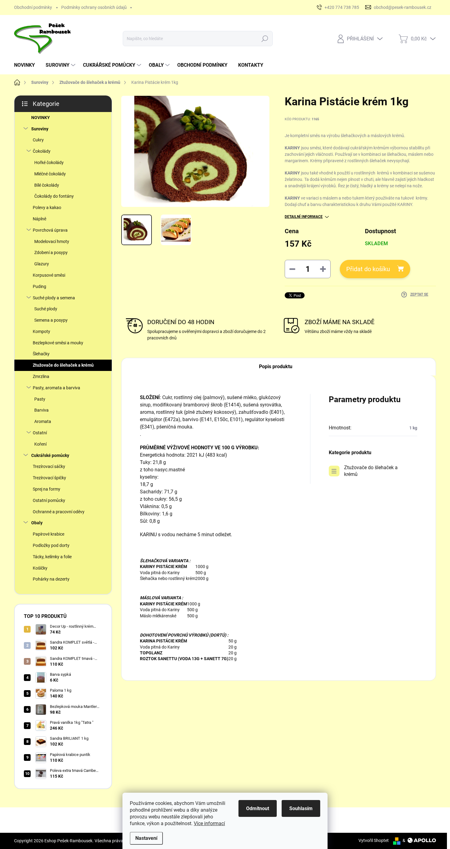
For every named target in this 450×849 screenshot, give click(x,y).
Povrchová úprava (50, 230)
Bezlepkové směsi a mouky (58, 342)
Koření (40, 444)
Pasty (39, 399)
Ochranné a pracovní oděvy (58, 511)
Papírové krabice (48, 534)
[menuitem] (26, 65)
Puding (39, 286)
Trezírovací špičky (49, 477)
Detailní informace (304, 217)
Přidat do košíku (368, 269)
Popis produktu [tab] (275, 366)
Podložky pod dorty (51, 545)
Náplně (39, 218)
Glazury (41, 263)
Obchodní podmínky (33, 7)
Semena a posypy (51, 320)
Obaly (37, 522)
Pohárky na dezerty (51, 579)
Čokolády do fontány (54, 196)
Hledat (265, 38)
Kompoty (41, 331)
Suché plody (45, 308)
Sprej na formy (46, 489)
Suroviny (39, 128)
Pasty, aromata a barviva (56, 387)
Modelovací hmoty (51, 241)
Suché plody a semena (54, 297)
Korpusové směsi (49, 275)
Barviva (41, 410)
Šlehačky (41, 353)
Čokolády (42, 151)
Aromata (42, 421)
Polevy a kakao (47, 207)
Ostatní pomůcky (49, 500)
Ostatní (40, 432)
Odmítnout (257, 808)
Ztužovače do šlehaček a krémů (63, 365)
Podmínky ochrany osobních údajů (94, 7)
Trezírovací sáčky (49, 466)
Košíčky (40, 568)
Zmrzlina (41, 376)
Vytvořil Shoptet (373, 840)
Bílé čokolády (46, 185)
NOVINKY (40, 117)
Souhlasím (301, 808)
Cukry (38, 139)
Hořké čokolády (49, 162)
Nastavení (146, 838)
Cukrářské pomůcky (50, 455)
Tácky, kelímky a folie (52, 556)
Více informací (209, 823)
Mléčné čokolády (50, 173)
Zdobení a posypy (51, 252)
